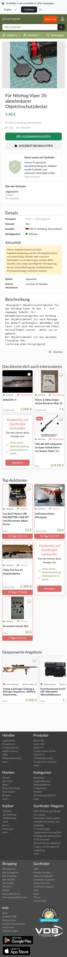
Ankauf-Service (42, 883)
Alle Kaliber (8, 883)
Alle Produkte (9, 876)
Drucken (57, 351)
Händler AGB (9, 916)
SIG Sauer (7, 781)
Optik (28, 218)
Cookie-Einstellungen (13, 923)
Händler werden (42, 872)
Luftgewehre (40, 788)
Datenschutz (9, 920)
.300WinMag (9, 818)
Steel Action (8, 791)
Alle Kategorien (10, 872)
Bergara (6, 795)
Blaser (5, 784)
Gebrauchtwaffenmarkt (14, 897)
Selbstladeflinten (42, 784)
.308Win (7, 811)
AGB (4, 912)
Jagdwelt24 (8, 740)
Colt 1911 (39, 754)
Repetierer (39, 777)
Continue (29, 9)
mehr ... (6, 761)
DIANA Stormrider (43, 758)
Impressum (8, 927)
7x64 (5, 821)
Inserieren (50, 19)
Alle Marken (8, 868)
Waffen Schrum (10, 751)
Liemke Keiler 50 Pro (45, 751)
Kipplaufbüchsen (42, 781)
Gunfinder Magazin (44, 886)
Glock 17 (38, 747)
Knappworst (8, 743)
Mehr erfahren (32, 176)
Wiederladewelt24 (12, 758)
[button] (61, 19)
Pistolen (38, 791)
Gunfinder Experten (44, 879)
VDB (4, 754)
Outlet (5, 890)
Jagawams (11, 191)
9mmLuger (8, 828)
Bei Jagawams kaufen (34, 136)
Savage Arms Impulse (45, 761)
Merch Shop (40, 900)
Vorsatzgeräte (43, 218)
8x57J (5, 825)
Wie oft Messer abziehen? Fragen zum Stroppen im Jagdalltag (47, 847)
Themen (6, 886)
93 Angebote (12, 198)
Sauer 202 (39, 743)
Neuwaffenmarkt (11, 893)
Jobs (36, 890)
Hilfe (36, 868)
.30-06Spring (9, 814)
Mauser (6, 777)
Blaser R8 (39, 740)
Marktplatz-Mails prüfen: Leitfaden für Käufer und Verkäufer (47, 822)
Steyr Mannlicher (11, 788)
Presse (37, 897)
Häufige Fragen (10, 930)
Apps (36, 893)
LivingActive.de (10, 747)
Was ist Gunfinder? (43, 876)
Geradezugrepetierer (45, 795)
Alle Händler (8, 879)
